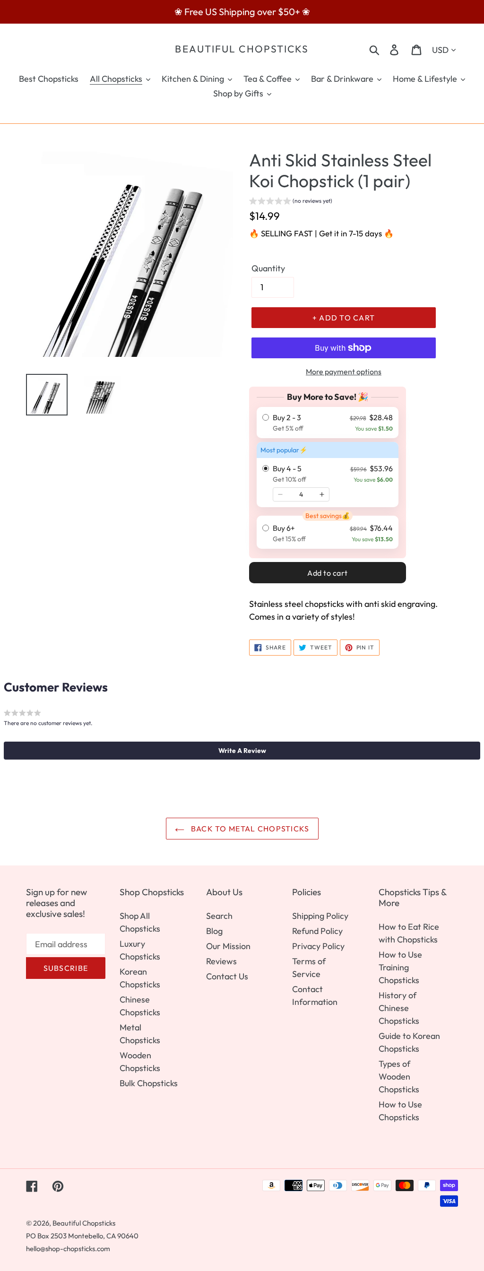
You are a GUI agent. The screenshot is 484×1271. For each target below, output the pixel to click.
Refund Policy (317, 930)
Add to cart (327, 573)
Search (219, 915)
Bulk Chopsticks (149, 1083)
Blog (214, 930)
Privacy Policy (318, 946)
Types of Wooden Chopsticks (399, 1076)
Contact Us (227, 976)
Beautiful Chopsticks (242, 49)
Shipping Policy (320, 915)
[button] (290, 202)
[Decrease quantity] (280, 494)
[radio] (327, 422)
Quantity (268, 268)
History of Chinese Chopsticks (399, 1008)
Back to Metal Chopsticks (249, 828)
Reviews (221, 961)
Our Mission (228, 946)
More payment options (343, 371)
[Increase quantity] (322, 494)
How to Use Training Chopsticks (400, 967)
